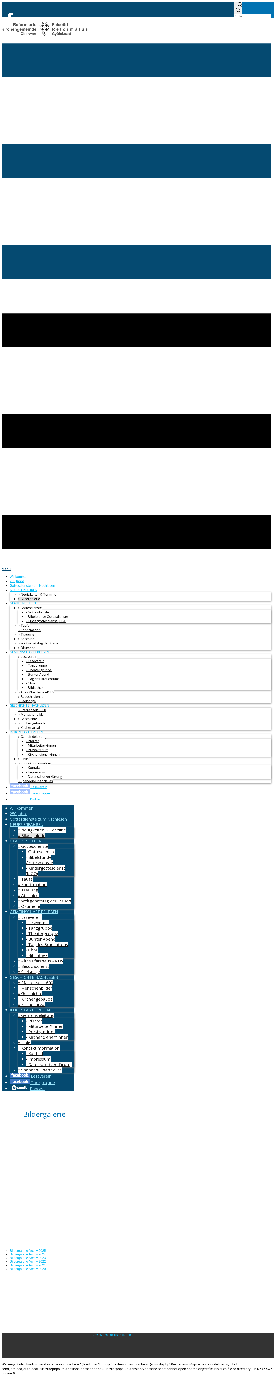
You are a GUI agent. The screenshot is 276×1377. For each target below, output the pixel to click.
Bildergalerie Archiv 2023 (28, 1258)
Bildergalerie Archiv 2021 (28, 1265)
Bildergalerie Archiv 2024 (28, 1254)
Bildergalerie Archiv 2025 (28, 1250)
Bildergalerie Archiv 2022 (28, 1261)
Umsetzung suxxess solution (112, 1335)
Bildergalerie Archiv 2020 (28, 1269)
